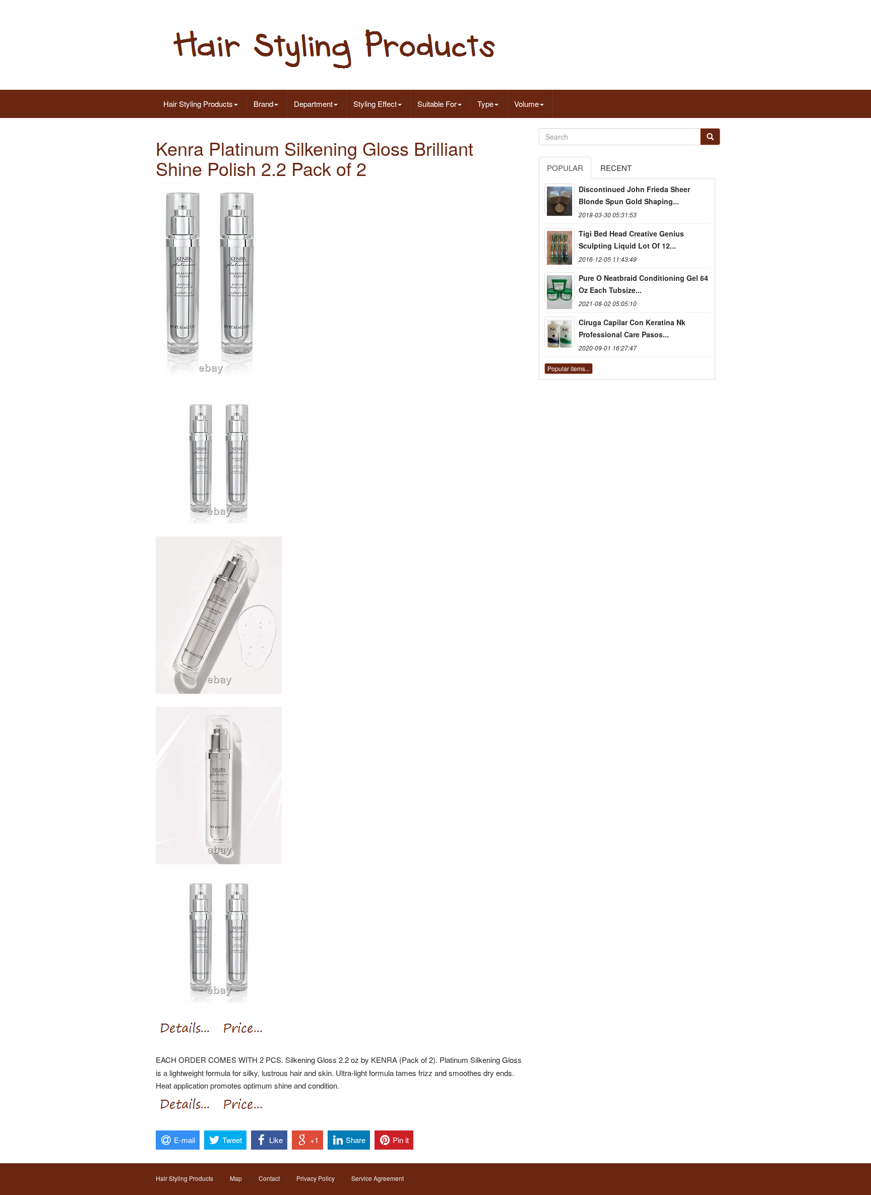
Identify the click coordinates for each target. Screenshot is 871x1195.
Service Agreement (377, 1178)
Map (236, 1178)
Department (313, 103)
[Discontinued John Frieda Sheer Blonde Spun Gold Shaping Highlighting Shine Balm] (559, 199)
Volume (526, 103)
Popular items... (568, 368)
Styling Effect (375, 103)
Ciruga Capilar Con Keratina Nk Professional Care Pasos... (632, 328)
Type (485, 103)
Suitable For (437, 103)
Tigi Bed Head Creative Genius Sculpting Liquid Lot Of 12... (631, 239)
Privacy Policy (315, 1178)
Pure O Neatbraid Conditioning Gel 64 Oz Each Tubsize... (643, 284)
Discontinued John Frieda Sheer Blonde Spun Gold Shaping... (634, 195)
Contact (269, 1178)
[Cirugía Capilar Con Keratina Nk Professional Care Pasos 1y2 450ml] (559, 332)
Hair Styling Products (198, 103)
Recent (616, 167)
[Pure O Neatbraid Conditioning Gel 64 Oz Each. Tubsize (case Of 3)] (559, 287)
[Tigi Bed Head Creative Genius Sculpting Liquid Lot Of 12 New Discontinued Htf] (559, 243)
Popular (565, 167)
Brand (263, 103)
